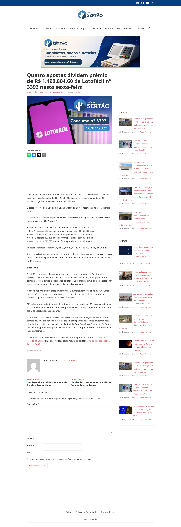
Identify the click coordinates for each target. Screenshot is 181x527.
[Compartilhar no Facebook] (34, 155)
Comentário (33, 404)
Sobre (68, 512)
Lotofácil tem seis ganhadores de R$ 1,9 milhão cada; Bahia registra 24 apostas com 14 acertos (136, 168)
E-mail (30, 445)
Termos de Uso (108, 512)
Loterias (77, 92)
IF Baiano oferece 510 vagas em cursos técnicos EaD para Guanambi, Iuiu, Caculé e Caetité (136, 322)
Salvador (97, 28)
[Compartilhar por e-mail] (44, 155)
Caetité (48, 28)
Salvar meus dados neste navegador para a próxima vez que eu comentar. (60, 459)
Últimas (140, 28)
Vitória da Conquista (79, 28)
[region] (69, 174)
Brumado (60, 28)
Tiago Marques (145, 132)
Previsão (128, 28)
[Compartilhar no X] (39, 155)
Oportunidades (112, 28)
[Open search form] (149, 28)
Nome (30, 438)
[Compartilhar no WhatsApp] (29, 155)
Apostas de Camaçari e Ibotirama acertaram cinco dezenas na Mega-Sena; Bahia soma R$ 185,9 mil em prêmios (136, 193)
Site (28, 452)
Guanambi (35, 28)
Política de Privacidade (86, 512)
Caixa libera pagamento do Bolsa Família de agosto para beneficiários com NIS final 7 (136, 253)
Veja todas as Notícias (68, 360)
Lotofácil (37, 350)
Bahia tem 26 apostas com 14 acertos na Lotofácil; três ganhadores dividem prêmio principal (135, 218)
